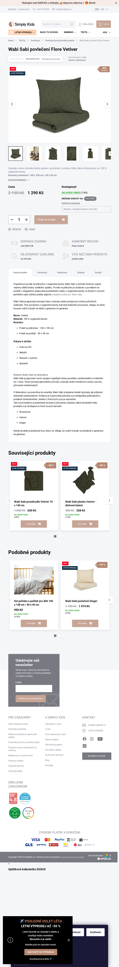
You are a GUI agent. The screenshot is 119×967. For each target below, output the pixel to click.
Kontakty (12, 9)
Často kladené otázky (18, 724)
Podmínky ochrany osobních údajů (23, 742)
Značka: (77, 60)
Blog (47, 760)
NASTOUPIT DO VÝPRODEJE (41, 952)
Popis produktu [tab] (20, 272)
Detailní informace (17, 180)
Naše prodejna (51, 739)
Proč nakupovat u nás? (55, 734)
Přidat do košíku (46, 219)
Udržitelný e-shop (53, 724)
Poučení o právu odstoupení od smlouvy (22, 749)
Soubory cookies (15, 761)
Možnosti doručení (71, 203)
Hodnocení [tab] (62, 272)
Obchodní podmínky (17, 729)
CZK (102, 9)
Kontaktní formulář (96, 756)
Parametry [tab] (42, 272)
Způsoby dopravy (16, 766)
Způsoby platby (15, 771)
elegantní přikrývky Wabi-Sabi (67, 294)
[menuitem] (22, 32)
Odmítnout (75, 932)
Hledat (72, 24)
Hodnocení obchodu (28, 9)
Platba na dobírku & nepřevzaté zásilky (22, 735)
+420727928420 (95, 730)
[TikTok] (84, 745)
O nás (48, 729)
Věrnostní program (53, 744)
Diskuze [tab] (81, 272)
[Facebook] (84, 738)
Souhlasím (95, 932)
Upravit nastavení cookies (72, 857)
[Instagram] (92, 738)
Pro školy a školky (53, 750)
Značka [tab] (98, 272)
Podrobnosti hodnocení (51, 59)
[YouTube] (100, 738)
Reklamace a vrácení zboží (20, 755)
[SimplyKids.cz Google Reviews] (28, 812)
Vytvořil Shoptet (95, 855)
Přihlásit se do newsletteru (31, 698)
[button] (55, 536)
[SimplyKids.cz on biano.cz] (13, 798)
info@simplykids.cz (97, 725)
